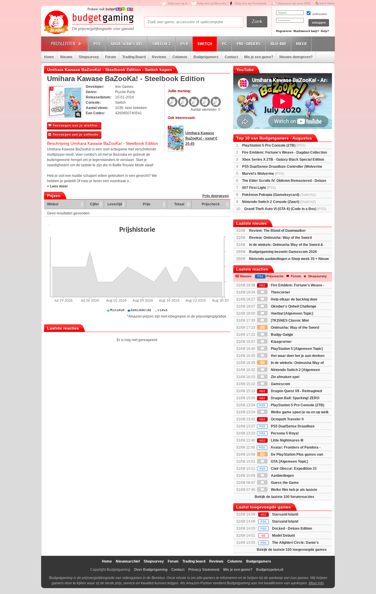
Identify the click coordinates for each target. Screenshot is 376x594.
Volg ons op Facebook (250, 3)
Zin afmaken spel (284, 377)
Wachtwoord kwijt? (306, 31)
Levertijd (115, 204)
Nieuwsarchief (128, 561)
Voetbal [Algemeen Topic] (291, 313)
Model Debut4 (283, 535)
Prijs (146, 204)
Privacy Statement (203, 570)
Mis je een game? (258, 57)
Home (49, 57)
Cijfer (94, 204)
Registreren (284, 31)
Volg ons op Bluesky (211, 3)
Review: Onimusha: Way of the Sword (280, 238)
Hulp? (325, 31)
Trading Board (134, 57)
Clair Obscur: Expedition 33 (288, 469)
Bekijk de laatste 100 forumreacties (284, 497)
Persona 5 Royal (278, 433)
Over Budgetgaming (150, 570)
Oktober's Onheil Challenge (293, 306)
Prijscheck (211, 204)
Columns (179, 57)
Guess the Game (284, 483)
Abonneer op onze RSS (294, 3)
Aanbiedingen (282, 476)
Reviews (159, 57)
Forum (110, 57)
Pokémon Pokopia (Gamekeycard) (279, 195)
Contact (231, 57)
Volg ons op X (177, 3)
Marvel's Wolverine (263, 174)
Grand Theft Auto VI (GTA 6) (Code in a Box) (285, 209)
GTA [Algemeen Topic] (289, 461)
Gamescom (280, 384)
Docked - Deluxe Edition (292, 528)
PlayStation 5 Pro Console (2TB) (274, 145)
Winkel (52, 204)
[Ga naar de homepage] (88, 23)
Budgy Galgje (281, 335)
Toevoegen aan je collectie (75, 134)
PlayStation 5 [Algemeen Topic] (296, 349)
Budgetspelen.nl (269, 570)
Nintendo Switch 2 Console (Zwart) (279, 202)
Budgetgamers (206, 57)
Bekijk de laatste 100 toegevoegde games (292, 550)
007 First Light (259, 188)
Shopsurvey (89, 57)
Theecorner (280, 292)
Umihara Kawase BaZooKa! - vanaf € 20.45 (201, 138)
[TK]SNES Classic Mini (289, 320)
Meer (301, 43)
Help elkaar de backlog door (294, 299)
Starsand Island (285, 514)
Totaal (179, 204)
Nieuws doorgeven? (296, 57)
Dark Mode (327, 3)
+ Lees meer (57, 186)
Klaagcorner (281, 342)
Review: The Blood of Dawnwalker (277, 231)
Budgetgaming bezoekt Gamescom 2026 (283, 252)
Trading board (193, 561)
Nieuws (66, 57)
